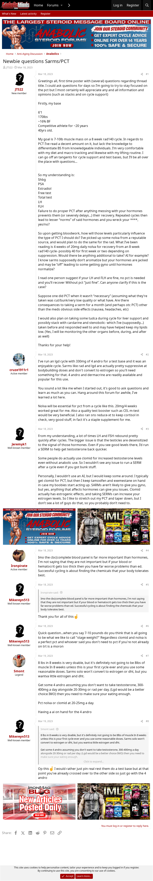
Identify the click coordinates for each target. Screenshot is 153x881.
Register (45, 13)
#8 (147, 721)
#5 (147, 584)
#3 (147, 429)
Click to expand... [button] (94, 761)
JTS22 (9, 67)
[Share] (141, 74)
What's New (9, 13)
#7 (147, 656)
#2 (147, 354)
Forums (53, 5)
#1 (147, 74)
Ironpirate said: (50, 592)
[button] (61, 5)
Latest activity (28, 13)
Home (38, 5)
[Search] (147, 5)
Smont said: (48, 729)
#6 (147, 626)
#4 (147, 550)
